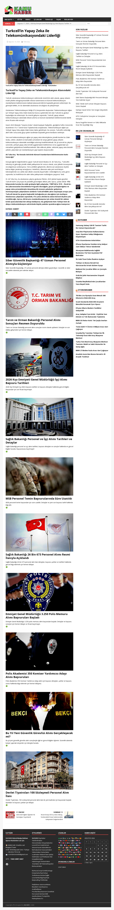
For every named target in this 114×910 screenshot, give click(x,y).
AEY (41, 864)
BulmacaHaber (37, 866)
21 (94, 856)
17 (106, 852)
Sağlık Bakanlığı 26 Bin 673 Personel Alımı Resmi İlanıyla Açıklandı (38, 556)
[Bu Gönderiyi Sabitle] (27, 214)
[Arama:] (97, 23)
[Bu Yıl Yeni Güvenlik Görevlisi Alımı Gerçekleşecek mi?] (39, 711)
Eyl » (91, 863)
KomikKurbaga (47, 871)
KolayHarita (36, 873)
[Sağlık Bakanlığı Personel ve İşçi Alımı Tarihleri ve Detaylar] (39, 417)
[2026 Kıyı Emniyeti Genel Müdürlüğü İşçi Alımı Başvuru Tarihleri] (39, 357)
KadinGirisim (45, 845)
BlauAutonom (42, 892)
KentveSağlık (44, 875)
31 (106, 860)
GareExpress (43, 887)
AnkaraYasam (36, 847)
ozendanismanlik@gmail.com (18, 854)
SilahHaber (36, 857)
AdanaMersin (46, 847)
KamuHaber (45, 852)
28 (94, 860)
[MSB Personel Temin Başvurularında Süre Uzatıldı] (39, 476)
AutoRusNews (36, 896)
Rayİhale (46, 878)
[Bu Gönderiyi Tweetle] (15, 214)
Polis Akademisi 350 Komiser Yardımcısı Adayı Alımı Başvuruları (36, 675)
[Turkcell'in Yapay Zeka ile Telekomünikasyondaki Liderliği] (39, 83)
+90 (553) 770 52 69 (14, 852)
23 (102, 856)
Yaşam (58, 19)
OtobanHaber (45, 861)
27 (90, 860)
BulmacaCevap (37, 871)
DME (46, 894)
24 (106, 856)
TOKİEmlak (44, 880)
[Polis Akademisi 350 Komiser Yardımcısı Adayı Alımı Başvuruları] (39, 651)
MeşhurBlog (36, 880)
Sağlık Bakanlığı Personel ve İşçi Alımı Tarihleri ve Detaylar (39, 440)
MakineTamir (44, 855)
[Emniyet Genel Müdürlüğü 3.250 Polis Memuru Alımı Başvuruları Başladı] (39, 592)
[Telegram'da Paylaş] (58, 214)
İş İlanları (38, 19)
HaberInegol (36, 861)
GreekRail (50, 892)
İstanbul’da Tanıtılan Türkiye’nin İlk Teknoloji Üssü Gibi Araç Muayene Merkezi (90, 335)
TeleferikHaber (37, 841)
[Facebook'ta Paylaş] (9, 214)
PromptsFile (46, 896)
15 (98, 852)
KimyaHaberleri (47, 843)
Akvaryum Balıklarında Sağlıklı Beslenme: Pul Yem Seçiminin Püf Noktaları (89, 253)
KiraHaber (36, 864)
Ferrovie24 (35, 894)
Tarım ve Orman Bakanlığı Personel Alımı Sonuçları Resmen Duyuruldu (33, 321)
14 (94, 852)
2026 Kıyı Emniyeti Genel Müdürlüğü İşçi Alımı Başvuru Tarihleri (36, 381)
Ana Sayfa (8, 19)
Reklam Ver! (68, 19)
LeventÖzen (36, 845)
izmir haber (62, 867)
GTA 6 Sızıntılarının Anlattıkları (88, 240)
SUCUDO (35, 838)
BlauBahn (35, 887)
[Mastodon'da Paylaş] (51, 214)
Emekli (27, 19)
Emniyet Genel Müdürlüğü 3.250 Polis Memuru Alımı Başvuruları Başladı (37, 615)
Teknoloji (49, 19)
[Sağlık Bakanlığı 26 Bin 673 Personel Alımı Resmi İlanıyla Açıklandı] (39, 532)
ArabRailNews (36, 889)
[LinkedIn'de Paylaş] (21, 214)
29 (98, 860)
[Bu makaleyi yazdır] (39, 214)
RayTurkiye (44, 873)
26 (86, 860)
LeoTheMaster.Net (46, 857)
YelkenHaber (36, 852)
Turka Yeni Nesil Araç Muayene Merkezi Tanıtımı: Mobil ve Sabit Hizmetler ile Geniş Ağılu (92, 344)
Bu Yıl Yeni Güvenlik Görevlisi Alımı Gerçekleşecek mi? (39, 734)
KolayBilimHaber (37, 859)
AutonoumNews (45, 884)
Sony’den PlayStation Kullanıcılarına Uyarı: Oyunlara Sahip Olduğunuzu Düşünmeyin (90, 234)
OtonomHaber (85, 290)
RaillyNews (35, 884)
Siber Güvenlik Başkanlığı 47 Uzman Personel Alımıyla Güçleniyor (36, 262)
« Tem (87, 863)
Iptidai (51, 855)
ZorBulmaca (36, 875)
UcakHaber (36, 855)
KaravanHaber (47, 850)
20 (90, 856)
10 (106, 849)
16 (102, 852)
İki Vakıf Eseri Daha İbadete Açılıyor (90, 259)
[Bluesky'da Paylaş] (64, 214)
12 (86, 852)
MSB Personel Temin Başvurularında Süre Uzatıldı (39, 498)
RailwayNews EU (37, 898)
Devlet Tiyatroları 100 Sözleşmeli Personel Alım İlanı (37, 794)
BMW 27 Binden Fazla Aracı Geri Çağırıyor (92, 350)
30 (102, 860)
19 (86, 856)
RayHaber (82, 220)
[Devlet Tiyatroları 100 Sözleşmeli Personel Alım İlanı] (39, 770)
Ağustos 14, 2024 (14, 42)
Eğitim (19, 19)
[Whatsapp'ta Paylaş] (45, 214)
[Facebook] (7, 864)
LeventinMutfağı (37, 878)
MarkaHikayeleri (47, 864)
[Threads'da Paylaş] (70, 214)
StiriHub (42, 894)
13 (90, 852)
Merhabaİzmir (37, 850)
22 (98, 856)
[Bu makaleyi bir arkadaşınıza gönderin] (33, 214)
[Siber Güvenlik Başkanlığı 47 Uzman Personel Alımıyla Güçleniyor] (39, 238)
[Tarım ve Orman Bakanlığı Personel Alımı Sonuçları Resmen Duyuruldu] (39, 298)
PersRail (35, 892)
